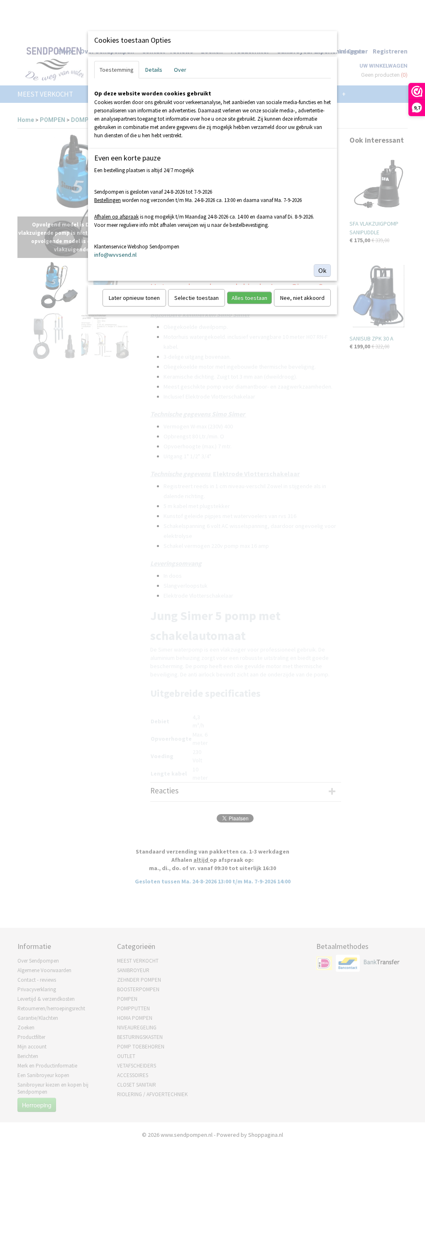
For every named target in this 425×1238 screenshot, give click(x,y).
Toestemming (117, 69)
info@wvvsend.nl (115, 254)
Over (180, 69)
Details (153, 69)
